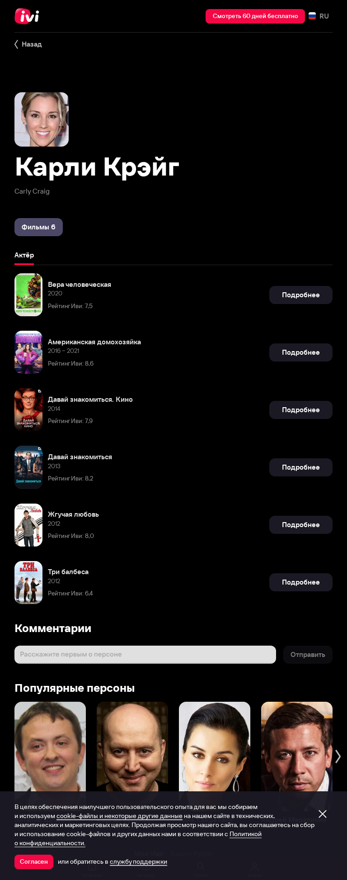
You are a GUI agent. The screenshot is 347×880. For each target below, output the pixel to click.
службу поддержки (138, 861)
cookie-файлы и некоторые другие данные (119, 815)
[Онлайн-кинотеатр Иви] (29, 16)
